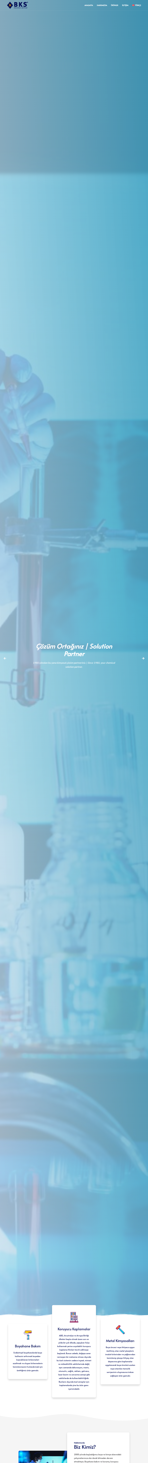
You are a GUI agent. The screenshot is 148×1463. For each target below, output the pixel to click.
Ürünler (114, 5)
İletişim (125, 5)
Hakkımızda (102, 5)
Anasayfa (89, 5)
